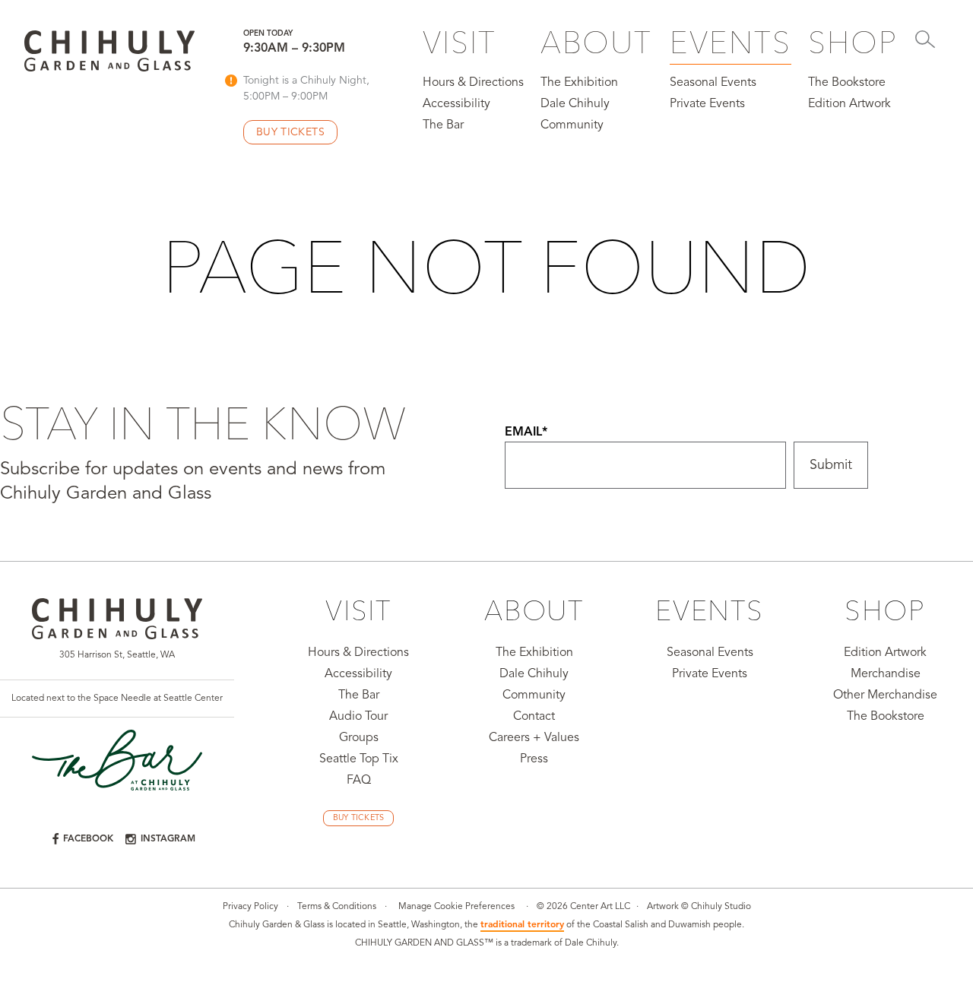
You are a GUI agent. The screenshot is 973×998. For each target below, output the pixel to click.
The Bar (443, 125)
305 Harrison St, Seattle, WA (117, 655)
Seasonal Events (713, 83)
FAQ (359, 781)
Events (730, 42)
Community (572, 125)
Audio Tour (358, 717)
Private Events (707, 104)
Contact (534, 717)
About (596, 42)
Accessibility (456, 104)
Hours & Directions (473, 83)
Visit (459, 42)
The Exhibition (579, 83)
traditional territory (522, 925)
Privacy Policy (250, 906)
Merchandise (886, 674)
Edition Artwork (849, 104)
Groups (359, 738)
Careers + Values (534, 738)
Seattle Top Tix (358, 759)
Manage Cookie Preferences (456, 906)
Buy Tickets (359, 818)
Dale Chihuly (575, 104)
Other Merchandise (885, 695)
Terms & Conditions (336, 906)
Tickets (290, 132)
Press (534, 759)
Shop (853, 42)
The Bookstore (847, 83)
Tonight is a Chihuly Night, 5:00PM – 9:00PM (306, 88)
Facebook (88, 839)
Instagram (168, 839)
